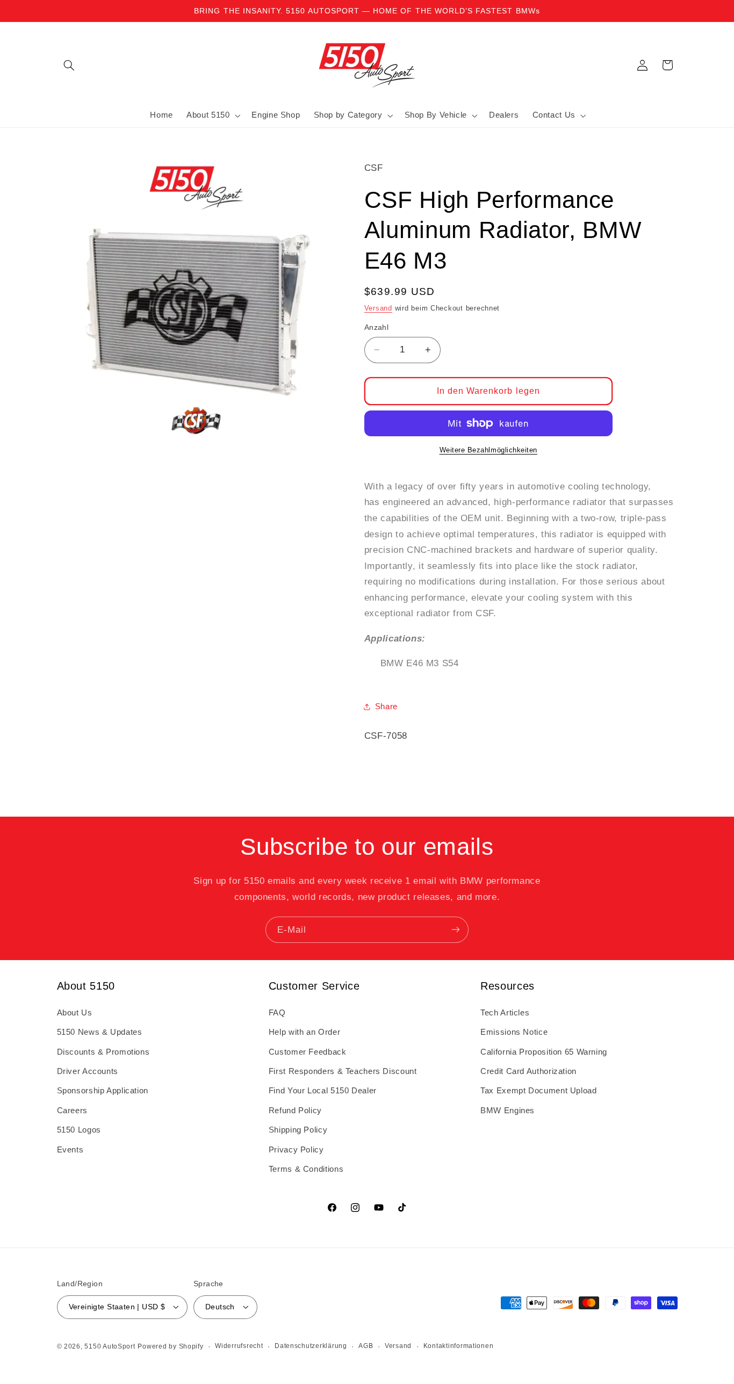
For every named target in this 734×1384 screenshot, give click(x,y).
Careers (72, 1110)
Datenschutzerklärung (311, 1346)
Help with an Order (304, 1032)
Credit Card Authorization (528, 1071)
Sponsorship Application (103, 1090)
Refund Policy (295, 1110)
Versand (378, 308)
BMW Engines (507, 1110)
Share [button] (386, 706)
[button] (69, 65)
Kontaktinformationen (458, 1346)
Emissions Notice (514, 1032)
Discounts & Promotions (103, 1051)
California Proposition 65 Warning (543, 1051)
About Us (74, 1012)
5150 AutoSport (109, 1346)
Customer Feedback (308, 1051)
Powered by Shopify (170, 1346)
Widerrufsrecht (239, 1346)
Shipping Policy (298, 1130)
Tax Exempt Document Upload (538, 1090)
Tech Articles (504, 1012)
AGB (365, 1346)
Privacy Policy (296, 1149)
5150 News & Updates (99, 1032)
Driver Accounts (87, 1071)
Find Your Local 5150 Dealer (323, 1090)
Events (70, 1149)
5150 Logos (79, 1130)
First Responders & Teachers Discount (343, 1071)
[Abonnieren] (455, 930)
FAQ (277, 1012)
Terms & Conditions (306, 1169)
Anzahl (376, 327)
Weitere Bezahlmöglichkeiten (488, 450)
